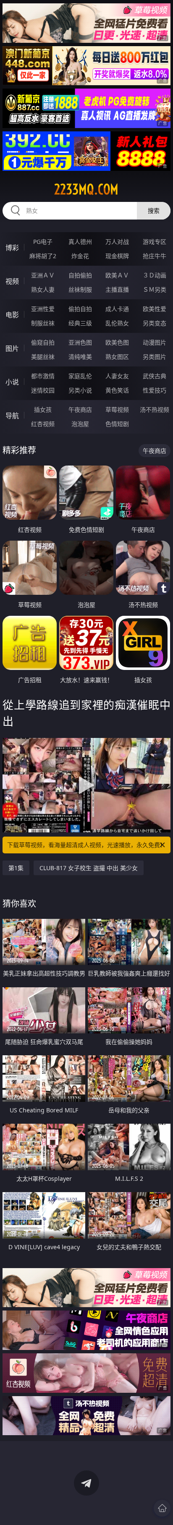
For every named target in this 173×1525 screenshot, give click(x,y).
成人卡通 (117, 309)
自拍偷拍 (80, 275)
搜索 (154, 210)
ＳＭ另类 (154, 289)
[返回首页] (162, 1508)
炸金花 (80, 256)
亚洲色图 (80, 342)
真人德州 (80, 242)
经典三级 (80, 323)
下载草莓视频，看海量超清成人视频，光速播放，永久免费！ (86, 845)
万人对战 (117, 242)
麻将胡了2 (42, 256)
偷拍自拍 (80, 309)
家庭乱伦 (80, 376)
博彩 (12, 247)
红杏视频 (43, 424)
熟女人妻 (43, 289)
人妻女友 (117, 376)
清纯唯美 (80, 357)
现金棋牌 (117, 256)
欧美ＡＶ (117, 275)
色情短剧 (117, 424)
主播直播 (117, 289)
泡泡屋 (80, 424)
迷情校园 (43, 390)
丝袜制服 (80, 289)
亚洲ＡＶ (43, 275)
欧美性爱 (154, 309)
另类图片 (154, 357)
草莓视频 (117, 409)
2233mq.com (86, 189)
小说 (12, 382)
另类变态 (154, 323)
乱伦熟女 (117, 323)
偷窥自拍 (43, 342)
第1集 (16, 868)
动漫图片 (154, 342)
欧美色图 (117, 342)
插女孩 (43, 409)
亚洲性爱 (43, 309)
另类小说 (80, 390)
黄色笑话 (117, 390)
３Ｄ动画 (154, 275)
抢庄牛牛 (154, 256)
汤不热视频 (154, 409)
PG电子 (42, 242)
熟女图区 (117, 357)
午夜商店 (80, 409)
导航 (12, 415)
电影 (12, 314)
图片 (12, 348)
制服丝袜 (43, 323)
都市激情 (43, 376)
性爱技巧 (154, 390)
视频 (12, 281)
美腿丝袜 (43, 357)
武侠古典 (154, 376)
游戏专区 (154, 242)
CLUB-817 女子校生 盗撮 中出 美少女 (88, 868)
